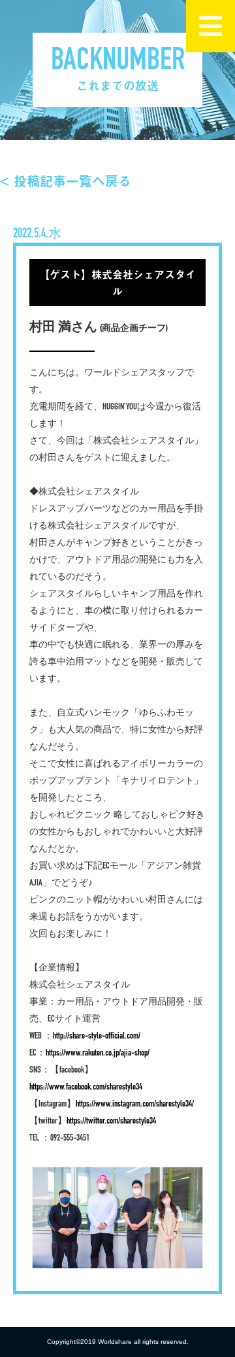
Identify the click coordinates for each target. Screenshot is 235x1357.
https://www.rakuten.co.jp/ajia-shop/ (97, 1053)
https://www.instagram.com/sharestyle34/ (135, 1104)
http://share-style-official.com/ (96, 1036)
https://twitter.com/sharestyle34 (111, 1121)
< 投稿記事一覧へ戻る (65, 181)
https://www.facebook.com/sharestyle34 (85, 1087)
